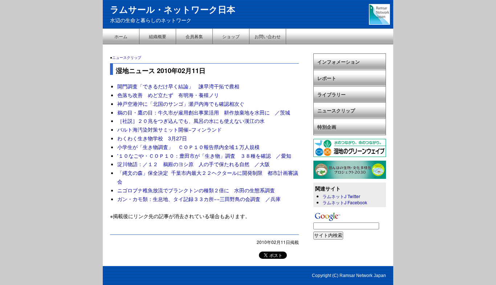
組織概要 (157, 36)
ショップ (231, 36)
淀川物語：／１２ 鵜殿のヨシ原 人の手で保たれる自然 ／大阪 (193, 164)
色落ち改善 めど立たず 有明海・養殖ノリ (168, 95)
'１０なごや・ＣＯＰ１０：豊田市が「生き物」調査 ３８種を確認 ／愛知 (204, 155)
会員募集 (194, 36)
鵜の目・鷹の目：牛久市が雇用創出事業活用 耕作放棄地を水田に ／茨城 (203, 112)
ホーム (120, 36)
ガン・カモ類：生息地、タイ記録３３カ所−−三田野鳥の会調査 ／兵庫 (199, 198)
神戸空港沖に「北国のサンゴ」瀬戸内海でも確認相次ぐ (180, 103)
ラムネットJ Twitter (341, 196)
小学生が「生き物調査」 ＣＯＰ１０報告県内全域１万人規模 (188, 146)
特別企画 (326, 126)
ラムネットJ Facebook (344, 202)
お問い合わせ (268, 36)
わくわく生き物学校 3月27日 (152, 138)
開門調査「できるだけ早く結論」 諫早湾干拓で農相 (178, 86)
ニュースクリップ (126, 57)
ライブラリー (331, 94)
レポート (326, 78)
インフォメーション (338, 61)
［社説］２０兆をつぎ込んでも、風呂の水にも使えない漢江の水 (191, 120)
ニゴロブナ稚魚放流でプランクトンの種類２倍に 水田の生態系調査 (196, 190)
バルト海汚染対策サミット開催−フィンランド (169, 129)
